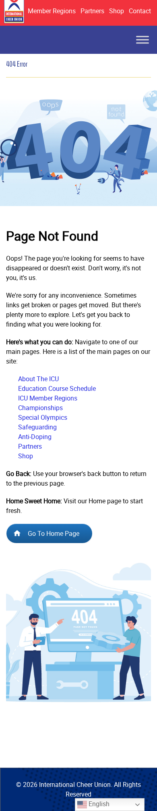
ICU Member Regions (47, 398)
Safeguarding (37, 427)
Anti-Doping (35, 436)
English (98, 803)
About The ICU (38, 378)
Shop (116, 10)
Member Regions (52, 10)
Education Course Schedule (57, 388)
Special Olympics (42, 417)
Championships (40, 407)
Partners (92, 10)
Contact (140, 10)
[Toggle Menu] (142, 39)
